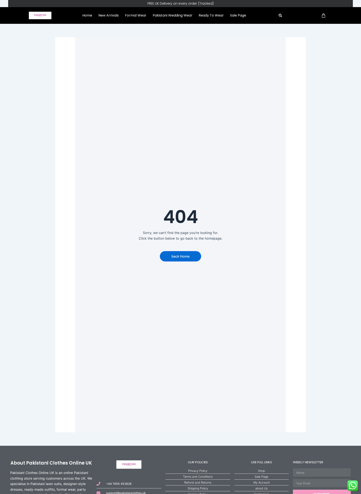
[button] (280, 15)
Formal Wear (135, 15)
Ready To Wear (211, 15)
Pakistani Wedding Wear (172, 15)
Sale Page (238, 15)
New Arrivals (108, 15)
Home (87, 15)
